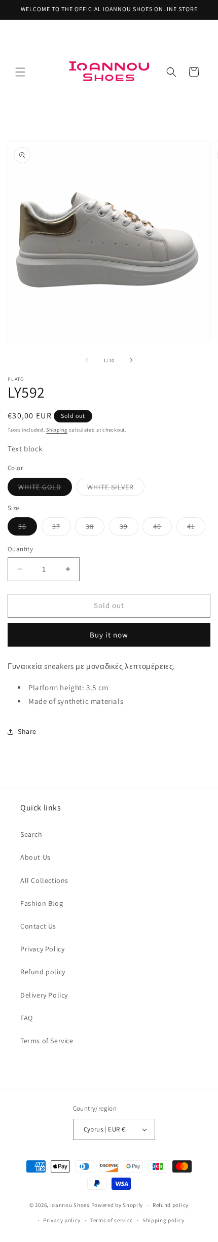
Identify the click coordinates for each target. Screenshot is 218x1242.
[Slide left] (87, 360)
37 (61, 528)
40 (162, 528)
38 (95, 528)
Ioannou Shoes (70, 1205)
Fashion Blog (41, 903)
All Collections (44, 880)
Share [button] (27, 731)
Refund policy (42, 971)
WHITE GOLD (45, 489)
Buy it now (109, 635)
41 (196, 528)
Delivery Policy (44, 995)
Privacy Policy (42, 948)
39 (129, 528)
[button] (20, 72)
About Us (35, 857)
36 (27, 528)
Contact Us (38, 926)
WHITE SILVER (115, 489)
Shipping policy (163, 1220)
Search (31, 834)
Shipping (56, 430)
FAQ (26, 1017)
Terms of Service (47, 1040)
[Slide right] (131, 360)
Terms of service (111, 1220)
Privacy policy (62, 1220)
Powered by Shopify (117, 1205)
